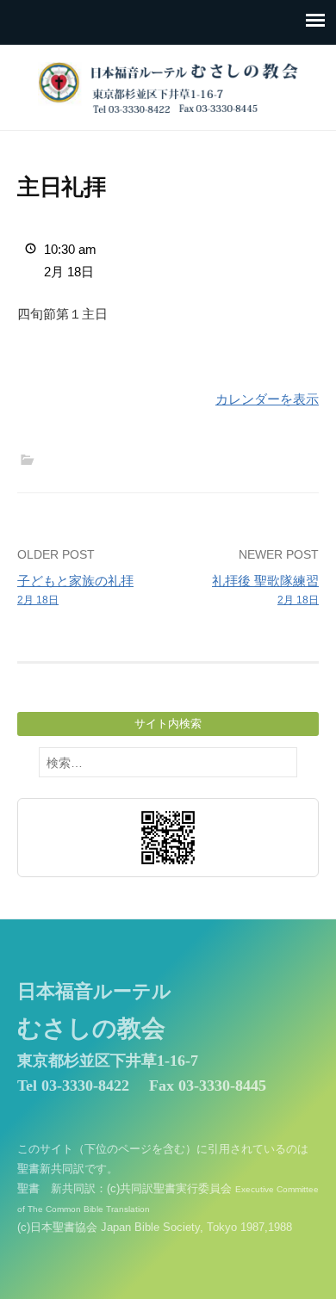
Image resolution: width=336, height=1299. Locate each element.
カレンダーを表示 (267, 399)
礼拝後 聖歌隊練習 (265, 590)
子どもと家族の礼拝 (75, 590)
